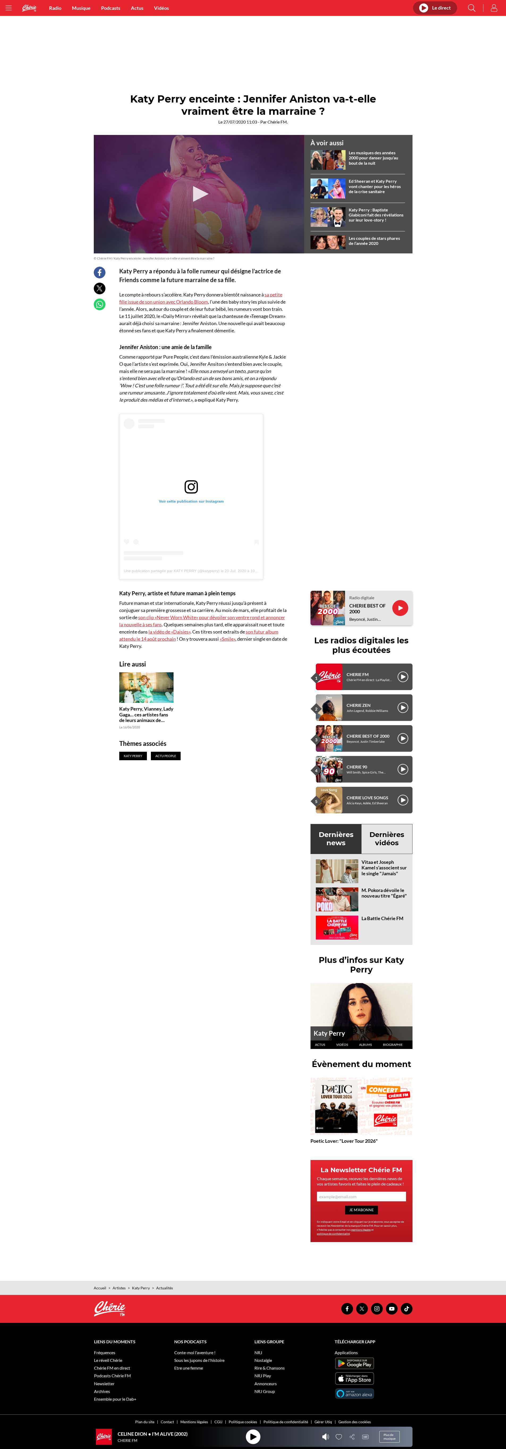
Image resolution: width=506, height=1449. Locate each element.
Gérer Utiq (323, 1422)
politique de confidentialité (333, 1233)
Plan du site (144, 1422)
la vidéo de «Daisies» (169, 632)
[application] (199, 194)
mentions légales (361, 1229)
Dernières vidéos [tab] (386, 838)
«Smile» (227, 639)
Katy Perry (329, 1033)
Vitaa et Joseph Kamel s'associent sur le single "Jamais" (384, 867)
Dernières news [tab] (336, 838)
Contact (167, 1422)
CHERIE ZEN (359, 705)
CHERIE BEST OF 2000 (367, 608)
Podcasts (110, 8)
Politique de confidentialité (285, 1422)
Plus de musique (390, 1436)
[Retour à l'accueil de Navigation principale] (29, 8)
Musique (81, 8)
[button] (199, 194)
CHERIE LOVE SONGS (367, 797)
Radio (55, 8)
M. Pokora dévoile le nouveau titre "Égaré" (384, 893)
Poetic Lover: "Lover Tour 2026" (344, 1141)
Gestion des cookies (354, 1422)
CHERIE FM (358, 674)
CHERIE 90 (357, 766)
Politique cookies (243, 1422)
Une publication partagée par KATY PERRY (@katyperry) (172, 571)
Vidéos (161, 8)
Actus (137, 8)
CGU (218, 1422)
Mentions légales (194, 1422)
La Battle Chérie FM (382, 918)
